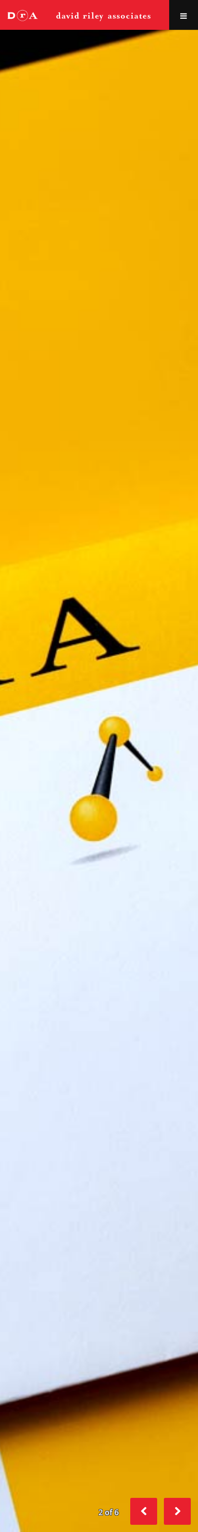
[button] (177, 1511)
